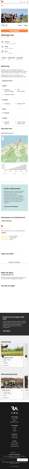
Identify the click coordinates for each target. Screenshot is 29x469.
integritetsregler (23, 462)
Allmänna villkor (14, 442)
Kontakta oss (14, 435)
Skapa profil (14, 418)
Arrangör (14, 430)
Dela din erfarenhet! (7, 220)
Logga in (14, 420)
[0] (24, 2)
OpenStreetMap (25, 161)
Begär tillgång (6, 331)
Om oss (14, 427)
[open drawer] (27, 2)
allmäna (11, 463)
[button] (14, 81)
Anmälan (14, 30)
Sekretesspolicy (14, 444)
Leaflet (19, 161)
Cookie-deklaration (14, 446)
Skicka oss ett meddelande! (11, 206)
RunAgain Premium (14, 422)
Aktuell (14, 429)
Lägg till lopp (14, 437)
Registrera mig (22, 460)
